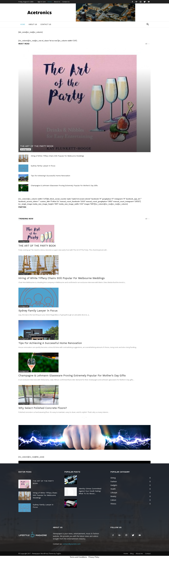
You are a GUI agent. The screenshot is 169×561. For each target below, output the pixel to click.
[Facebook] (132, 1)
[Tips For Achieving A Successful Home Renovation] (23, 178)
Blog (131, 553)
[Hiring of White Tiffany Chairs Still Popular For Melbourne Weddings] (23, 158)
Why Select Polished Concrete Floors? (42, 407)
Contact (148, 553)
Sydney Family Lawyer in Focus (43, 166)
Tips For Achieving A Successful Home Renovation (50, 176)
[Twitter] (144, 1)
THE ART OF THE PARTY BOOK (36, 146)
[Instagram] (140, 1)
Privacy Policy (93, 557)
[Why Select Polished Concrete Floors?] (84, 395)
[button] (148, 24)
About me (139, 553)
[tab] (84, 462)
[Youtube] (149, 1)
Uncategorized (25, 149)
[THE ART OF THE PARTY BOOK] (84, 100)
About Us (57, 2)
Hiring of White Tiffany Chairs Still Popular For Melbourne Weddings (57, 156)
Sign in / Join (42, 2)
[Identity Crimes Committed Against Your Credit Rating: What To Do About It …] (70, 491)
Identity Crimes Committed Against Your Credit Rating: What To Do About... (90, 491)
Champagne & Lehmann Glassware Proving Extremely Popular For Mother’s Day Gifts (64, 185)
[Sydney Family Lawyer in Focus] (23, 168)
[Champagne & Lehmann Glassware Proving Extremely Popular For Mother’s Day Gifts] (23, 188)
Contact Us (65, 2)
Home (50, 2)
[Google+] (136, 1)
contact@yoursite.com (71, 544)
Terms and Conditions (78, 557)
